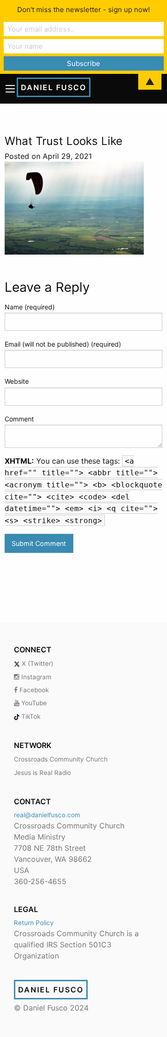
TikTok (29, 716)
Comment (19, 419)
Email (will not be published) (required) (63, 344)
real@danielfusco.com (47, 815)
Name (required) (30, 307)
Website (17, 381)
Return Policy (34, 922)
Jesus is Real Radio (42, 772)
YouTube (33, 703)
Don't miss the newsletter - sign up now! (83, 9)
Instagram (35, 677)
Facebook (33, 690)
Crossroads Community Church (61, 759)
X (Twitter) (36, 663)
